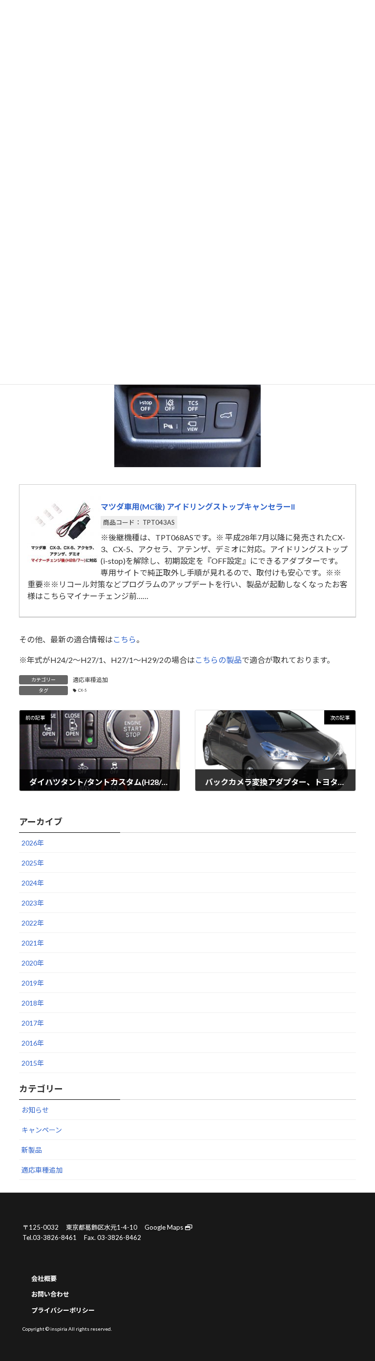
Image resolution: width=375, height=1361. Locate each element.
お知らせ (35, 1110)
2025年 (32, 863)
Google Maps (165, 1227)
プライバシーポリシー (63, 1310)
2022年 (32, 923)
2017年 (32, 1023)
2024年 (32, 883)
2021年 (32, 943)
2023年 (32, 903)
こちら (124, 639)
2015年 (32, 1063)
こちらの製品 (218, 659)
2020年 (32, 963)
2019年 (32, 983)
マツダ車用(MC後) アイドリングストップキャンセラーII (198, 506)
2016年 (32, 1043)
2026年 (32, 843)
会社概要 (44, 1278)
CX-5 (82, 690)
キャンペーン (41, 1130)
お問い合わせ (50, 1294)
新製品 (31, 1150)
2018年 (32, 1003)
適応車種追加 (90, 679)
